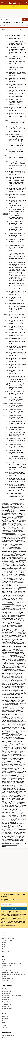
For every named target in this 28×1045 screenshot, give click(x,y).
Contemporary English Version (12, 540)
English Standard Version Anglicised (12, 579)
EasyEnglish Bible (17, 563)
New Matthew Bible (12, 754)
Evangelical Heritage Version (14, 568)
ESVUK (6, 156)
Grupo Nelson (6, 997)
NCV (6, 338)
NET (7, 346)
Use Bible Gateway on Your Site (11, 963)
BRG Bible (19, 516)
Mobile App (5, 942)
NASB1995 (5, 326)
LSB (7, 239)
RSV (7, 444)
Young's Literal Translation (9, 845)
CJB (7, 90)
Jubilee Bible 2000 (17, 633)
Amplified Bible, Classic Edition (10, 513)
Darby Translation (6, 546)
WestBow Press (6, 1004)
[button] (26, 3)
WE (7, 478)
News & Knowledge (8, 938)
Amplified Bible (13, 509)
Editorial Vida (6, 1000)
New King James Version (14, 738)
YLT (7, 493)
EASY (6, 134)
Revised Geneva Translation (9, 804)
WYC (6, 484)
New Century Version (13, 713)
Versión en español (8, 1035)
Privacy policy (6, 970)
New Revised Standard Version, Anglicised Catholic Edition (13, 767)
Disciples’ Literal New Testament (11, 549)
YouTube (4, 1027)
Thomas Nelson (7, 1002)
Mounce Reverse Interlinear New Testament (14, 668)
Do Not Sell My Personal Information (13, 974)
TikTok (4, 1023)
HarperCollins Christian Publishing (12, 995)
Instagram (5, 1019)
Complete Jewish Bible (20, 537)
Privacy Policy (6, 924)
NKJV (6, 370)
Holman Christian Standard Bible (10, 611)
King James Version (14, 636)
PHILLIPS (5, 214)
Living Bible (13, 655)
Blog (3, 947)
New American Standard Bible (13, 699)
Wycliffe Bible (5, 843)
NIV (7, 358)
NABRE (6, 314)
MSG (6, 261)
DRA (6, 121)
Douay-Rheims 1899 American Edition (13, 557)
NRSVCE (5, 409)
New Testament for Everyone (9, 795)
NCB (6, 332)
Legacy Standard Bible (18, 642)
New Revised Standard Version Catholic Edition (14, 777)
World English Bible (16, 836)
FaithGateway (6, 989)
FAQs (3, 959)
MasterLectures (7, 1008)
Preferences (5, 1037)
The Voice (4, 832)
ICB (7, 200)
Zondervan (5, 1006)
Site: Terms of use (7, 979)
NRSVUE (5, 415)
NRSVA (6, 397)
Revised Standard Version (8, 806)
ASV (7, 41)
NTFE (6, 422)
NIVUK (6, 364)
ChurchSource (6, 993)
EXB (7, 162)
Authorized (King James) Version (15, 638)
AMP (6, 47)
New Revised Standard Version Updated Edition (13, 787)
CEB (7, 84)
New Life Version (11, 744)
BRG (6, 66)
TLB (7, 253)
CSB (7, 72)
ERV (7, 127)
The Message (19, 660)
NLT (7, 384)
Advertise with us (7, 966)
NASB (6, 320)
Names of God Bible (12, 677)
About (4, 936)
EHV (6, 144)
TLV (7, 457)
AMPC (6, 57)
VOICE (6, 463)
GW (7, 177)
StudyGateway (6, 991)
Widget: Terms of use (8, 981)
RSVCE (6, 451)
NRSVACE (5, 403)
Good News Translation (8, 604)
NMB (6, 391)
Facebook (5, 1016)
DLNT (6, 113)
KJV (7, 227)
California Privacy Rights (10, 972)
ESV (7, 150)
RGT (6, 438)
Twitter (4, 1025)
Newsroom (5, 949)
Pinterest (5, 1021)
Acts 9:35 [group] (5, 29)
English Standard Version (14, 572)
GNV (6, 171)
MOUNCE (5, 297)
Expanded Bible (12, 584)
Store (4, 944)
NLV (7, 376)
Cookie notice (6, 976)
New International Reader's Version (16, 721)
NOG (6, 303)
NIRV (6, 352)
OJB (7, 428)
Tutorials (4, 961)
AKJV (6, 233)
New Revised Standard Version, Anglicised (13, 757)
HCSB (6, 194)
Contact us (5, 968)
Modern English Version (13, 663)
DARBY (6, 107)
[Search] (25, 19)
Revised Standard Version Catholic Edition (14, 815)
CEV (7, 99)
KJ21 (6, 35)
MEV (6, 291)
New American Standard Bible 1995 (11, 704)
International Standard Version (16, 621)
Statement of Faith (7, 940)
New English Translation (8, 717)
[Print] (24, 29)
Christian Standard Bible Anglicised (12, 532)
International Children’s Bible (13, 615)
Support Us (5, 951)
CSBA (6, 78)
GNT (6, 188)
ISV (7, 208)
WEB (6, 472)
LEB (7, 245)
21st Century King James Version (10, 503)
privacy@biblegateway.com (8, 925)
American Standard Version (9, 506)
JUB (7, 221)
